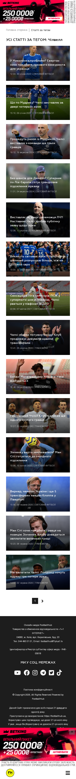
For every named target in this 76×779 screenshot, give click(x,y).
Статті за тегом (40, 30)
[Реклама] (38, 12)
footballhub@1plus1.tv (52, 641)
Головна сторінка (16, 30)
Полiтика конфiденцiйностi (38, 690)
